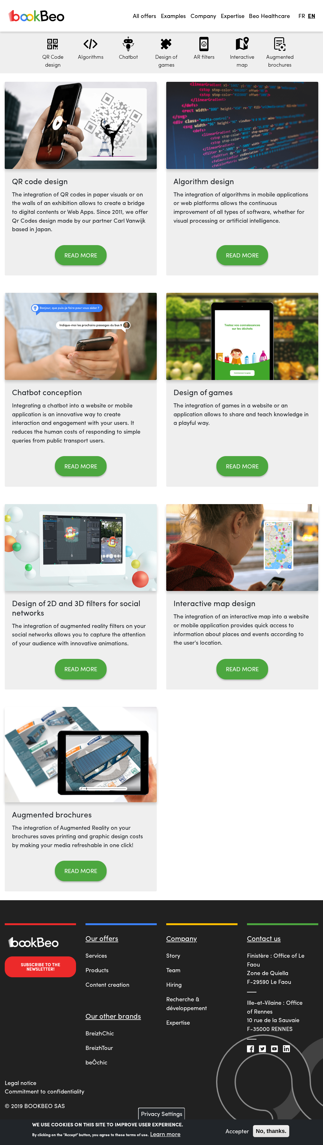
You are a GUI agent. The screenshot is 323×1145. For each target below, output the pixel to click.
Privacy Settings (161, 1113)
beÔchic (96, 1062)
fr (301, 15)
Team (173, 970)
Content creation (107, 984)
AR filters (204, 56)
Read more (80, 255)
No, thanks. (271, 1131)
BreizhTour (99, 1047)
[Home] (36, 16)
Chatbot (128, 56)
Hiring (174, 984)
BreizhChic (99, 1033)
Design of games (166, 60)
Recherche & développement (186, 1003)
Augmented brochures (280, 60)
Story (173, 955)
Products (97, 970)
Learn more (165, 1134)
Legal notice (20, 1082)
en (311, 15)
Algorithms (90, 56)
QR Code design (52, 60)
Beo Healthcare (269, 15)
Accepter (237, 1131)
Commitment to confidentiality (44, 1091)
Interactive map (242, 60)
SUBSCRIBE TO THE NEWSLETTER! (40, 966)
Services (96, 955)
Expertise (178, 1022)
